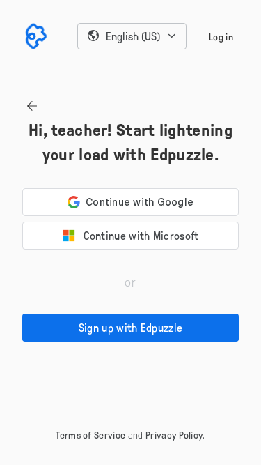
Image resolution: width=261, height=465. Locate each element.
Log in (221, 36)
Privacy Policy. (175, 434)
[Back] (32, 106)
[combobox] (132, 36)
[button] (132, 36)
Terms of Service (90, 434)
